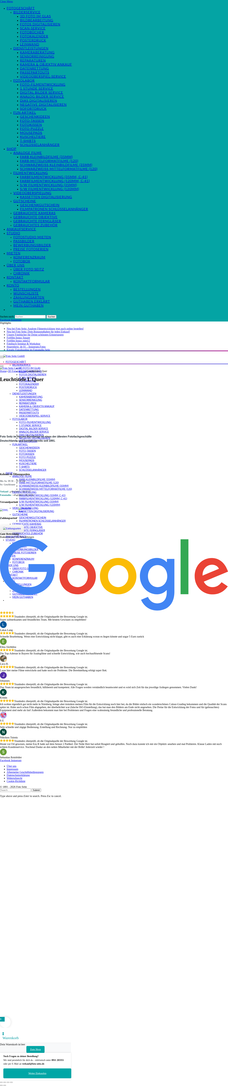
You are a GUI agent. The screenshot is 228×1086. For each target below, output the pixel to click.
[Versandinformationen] (8, 510)
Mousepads (31, 133)
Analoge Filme (27, 153)
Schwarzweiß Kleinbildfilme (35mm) (56, 165)
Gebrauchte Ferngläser (37, 221)
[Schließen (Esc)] (11, 1082)
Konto (13, 285)
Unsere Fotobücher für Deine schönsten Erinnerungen (35, 334)
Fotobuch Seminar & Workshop (23, 343)
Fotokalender (34, 36)
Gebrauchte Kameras (34, 213)
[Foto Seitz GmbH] (14, 355)
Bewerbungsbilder (32, 245)
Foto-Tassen (32, 121)
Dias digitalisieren (38, 100)
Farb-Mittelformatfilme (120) (49, 161)
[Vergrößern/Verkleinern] (1, 1082)
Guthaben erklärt (31, 301)
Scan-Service (33, 28)
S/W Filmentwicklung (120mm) (49, 189)
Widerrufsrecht (14, 778)
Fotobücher (32, 32)
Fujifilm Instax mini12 (18, 340)
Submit (36, 790)
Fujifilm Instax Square (18, 337)
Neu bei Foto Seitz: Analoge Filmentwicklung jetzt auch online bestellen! (45, 328)
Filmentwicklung (30, 173)
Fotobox (21, 261)
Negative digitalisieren (43, 104)
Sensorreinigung (37, 56)
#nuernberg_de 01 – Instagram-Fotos (26, 346)
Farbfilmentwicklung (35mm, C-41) (54, 177)
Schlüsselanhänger (40, 145)
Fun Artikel (24, 112)
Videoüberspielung (32, 193)
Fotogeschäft (21, 8)
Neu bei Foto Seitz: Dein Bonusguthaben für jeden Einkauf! (38, 331)
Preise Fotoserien (30, 249)
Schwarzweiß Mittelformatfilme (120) (58, 169)
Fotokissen (31, 125)
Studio (13, 233)
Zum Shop (35, 1049)
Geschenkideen (35, 116)
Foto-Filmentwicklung (42, 84)
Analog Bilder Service (42, 96)
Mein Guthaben (28, 305)
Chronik (21, 273)
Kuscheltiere (33, 137)
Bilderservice (27, 12)
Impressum (12, 769)
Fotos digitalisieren (40, 24)
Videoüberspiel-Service (43, 76)
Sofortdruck (33, 108)
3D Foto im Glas (35, 16)
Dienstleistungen (30, 48)
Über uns (16, 265)
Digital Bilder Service (41, 92)
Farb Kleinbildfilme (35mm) (46, 157)
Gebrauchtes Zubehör (35, 225)
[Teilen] (8, 1082)
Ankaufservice (21, 229)
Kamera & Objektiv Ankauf (46, 64)
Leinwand (29, 44)
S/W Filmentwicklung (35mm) (48, 185)
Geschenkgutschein (39, 205)
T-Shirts (28, 141)
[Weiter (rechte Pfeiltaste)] (4, 1085)
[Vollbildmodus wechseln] (4, 1082)
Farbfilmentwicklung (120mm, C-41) (55, 181)
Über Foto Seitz (28, 269)
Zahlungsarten (28, 297)
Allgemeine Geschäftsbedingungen (25, 772)
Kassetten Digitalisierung (46, 197)
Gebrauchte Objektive (35, 217)
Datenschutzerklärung (18, 775)
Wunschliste (26, 293)
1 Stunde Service (36, 88)
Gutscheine (24, 201)
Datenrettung (34, 68)
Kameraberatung (37, 52)
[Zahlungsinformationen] (12, 528)
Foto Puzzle (32, 129)
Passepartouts (34, 72)
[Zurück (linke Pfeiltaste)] (1, 1085)
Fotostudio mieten (32, 237)
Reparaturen (33, 60)
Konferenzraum (29, 257)
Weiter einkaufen (37, 1073)
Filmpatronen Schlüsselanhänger (54, 209)
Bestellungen (27, 289)
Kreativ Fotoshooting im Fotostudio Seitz (28, 349)
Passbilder (23, 241)
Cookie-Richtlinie (16, 781)
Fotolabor (24, 80)
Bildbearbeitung (36, 20)
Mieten (13, 253)
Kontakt (15, 277)
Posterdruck (33, 40)
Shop (11, 149)
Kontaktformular (31, 281)
